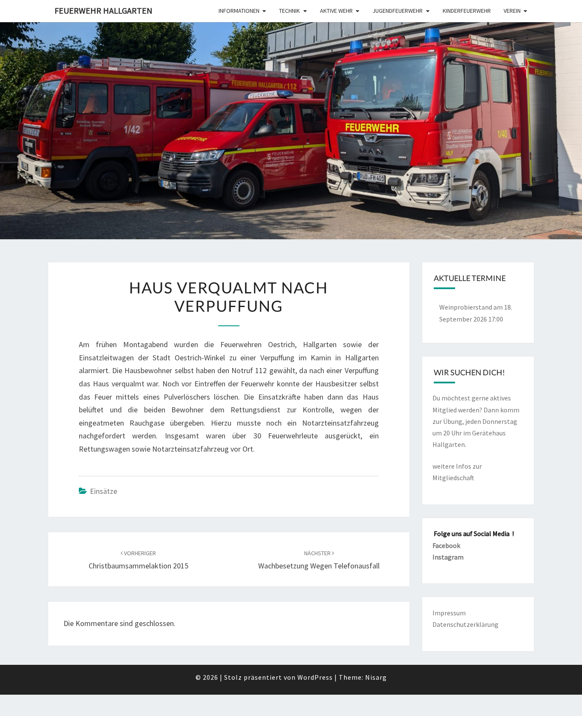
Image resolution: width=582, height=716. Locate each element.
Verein (512, 10)
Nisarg (376, 677)
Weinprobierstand (465, 307)
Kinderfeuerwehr (467, 10)
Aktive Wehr (336, 10)
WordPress (315, 677)
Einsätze (103, 491)
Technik (289, 10)
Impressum (449, 613)
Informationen (239, 10)
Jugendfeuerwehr (397, 10)
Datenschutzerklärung (465, 624)
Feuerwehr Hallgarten (104, 10)
